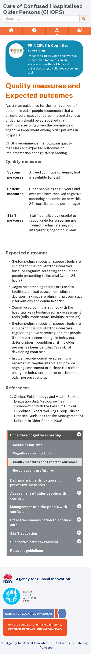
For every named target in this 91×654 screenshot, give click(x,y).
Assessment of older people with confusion (38, 496)
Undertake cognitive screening (35, 435)
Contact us (62, 643)
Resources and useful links (33, 470)
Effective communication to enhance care (40, 522)
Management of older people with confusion (38, 509)
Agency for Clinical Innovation (27, 643)
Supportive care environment (34, 542)
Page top (46, 647)
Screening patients (27, 445)
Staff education (23, 534)
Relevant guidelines (26, 551)
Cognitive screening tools (32, 453)
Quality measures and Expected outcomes (45, 462)
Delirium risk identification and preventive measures (35, 482)
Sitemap (82, 643)
